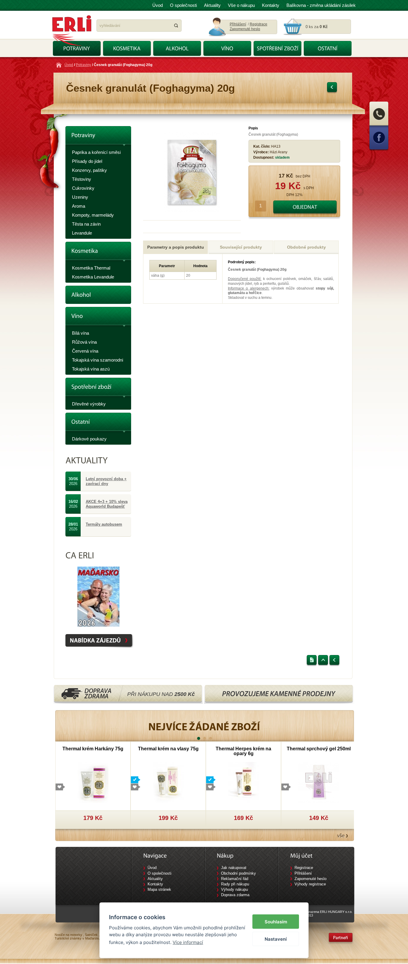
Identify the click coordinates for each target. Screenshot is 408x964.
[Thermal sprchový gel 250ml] (318, 782)
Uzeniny (80, 197)
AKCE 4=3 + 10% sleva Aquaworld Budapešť (107, 504)
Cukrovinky (83, 188)
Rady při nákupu (235, 884)
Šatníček (91, 935)
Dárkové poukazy (89, 438)
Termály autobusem (104, 524)
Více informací (188, 942)
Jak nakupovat (233, 867)
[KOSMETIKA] (127, 48)
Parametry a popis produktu (175, 247)
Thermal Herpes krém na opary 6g (243, 751)
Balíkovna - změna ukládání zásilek (321, 5)
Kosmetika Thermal (91, 267)
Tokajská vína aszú (91, 368)
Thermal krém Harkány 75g (92, 748)
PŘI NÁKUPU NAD (161, 694)
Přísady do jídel (87, 161)
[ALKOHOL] (177, 48)
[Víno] (98, 318)
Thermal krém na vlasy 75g (168, 748)
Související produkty (241, 247)
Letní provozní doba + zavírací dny (106, 481)
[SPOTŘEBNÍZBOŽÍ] (277, 48)
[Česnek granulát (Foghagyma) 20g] (192, 211)
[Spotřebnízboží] (98, 389)
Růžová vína (84, 342)
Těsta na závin (86, 224)
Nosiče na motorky (68, 935)
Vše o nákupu (241, 5)
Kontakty (270, 5)
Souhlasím (276, 922)
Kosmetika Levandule (93, 276)
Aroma (78, 206)
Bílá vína (80, 333)
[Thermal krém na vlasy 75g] (168, 782)
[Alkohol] (98, 295)
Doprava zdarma (235, 895)
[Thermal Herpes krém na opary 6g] (243, 782)
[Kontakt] (379, 125)
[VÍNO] (227, 48)
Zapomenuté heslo (245, 29)
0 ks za (317, 27)
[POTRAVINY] (77, 48)
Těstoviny (81, 179)
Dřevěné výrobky (89, 403)
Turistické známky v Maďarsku (77, 938)
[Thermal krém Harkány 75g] (93, 782)
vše (341, 835)
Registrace (258, 24)
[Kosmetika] (98, 253)
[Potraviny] (98, 137)
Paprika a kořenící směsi (96, 152)
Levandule (82, 232)
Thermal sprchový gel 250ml (319, 748)
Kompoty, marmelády (93, 215)
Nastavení (276, 939)
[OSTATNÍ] (328, 48)
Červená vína (85, 351)
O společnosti (183, 5)
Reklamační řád (234, 878)
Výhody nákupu (234, 889)
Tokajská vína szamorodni (97, 359)
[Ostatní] (98, 423)
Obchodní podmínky (238, 873)
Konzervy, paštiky (89, 170)
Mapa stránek (159, 889)
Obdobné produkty (306, 247)
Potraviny (83, 65)
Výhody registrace (310, 884)
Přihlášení (238, 24)
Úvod (157, 5)
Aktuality (212, 5)
